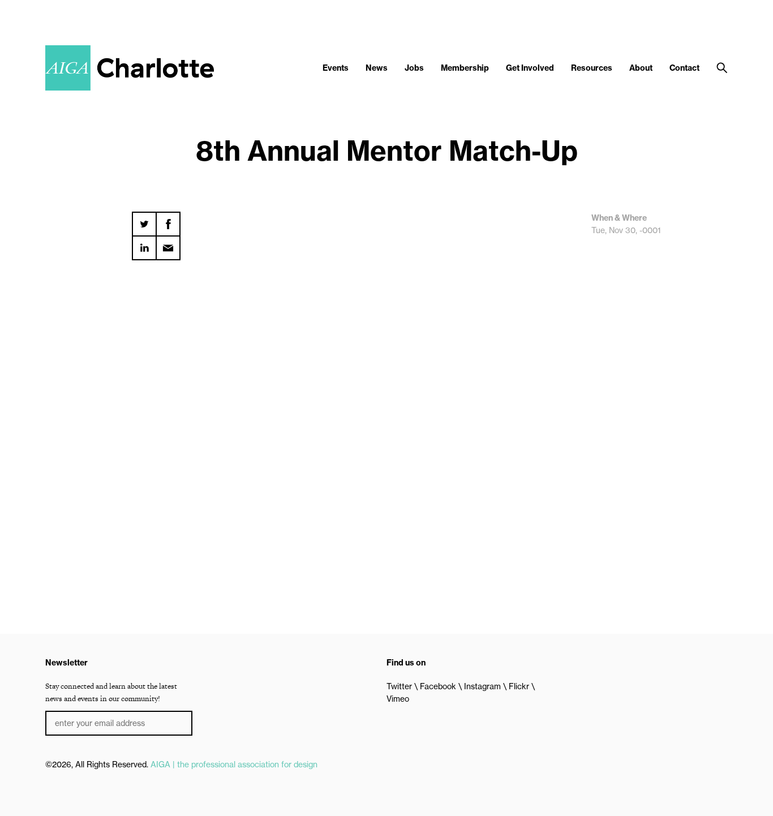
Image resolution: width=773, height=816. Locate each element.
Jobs (414, 68)
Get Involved (530, 68)
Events (336, 68)
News (377, 68)
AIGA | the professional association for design (234, 764)
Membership (465, 68)
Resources (591, 68)
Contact (684, 68)
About (640, 68)
